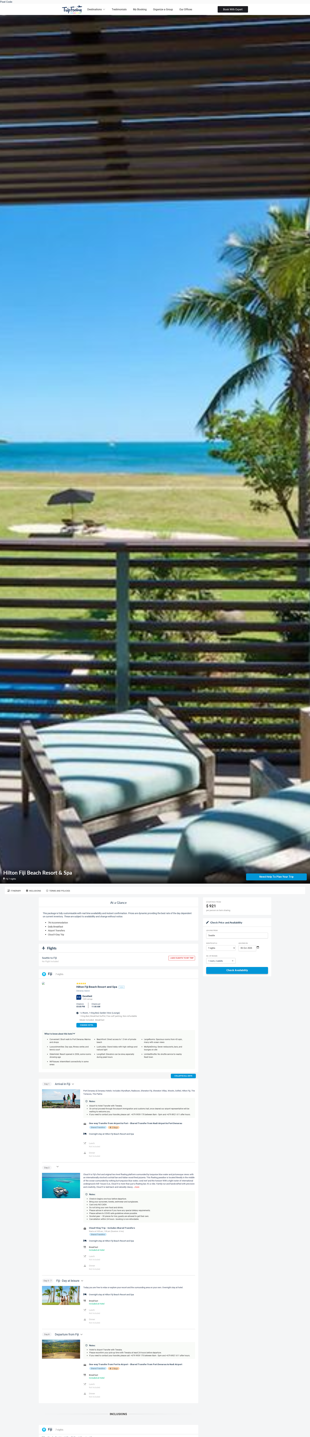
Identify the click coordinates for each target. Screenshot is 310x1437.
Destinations (94, 9)
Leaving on (243, 943)
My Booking (140, 9)
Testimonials (119, 9)
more (137, 1186)
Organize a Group (163, 9)
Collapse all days (183, 1076)
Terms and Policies (59, 890)
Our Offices (185, 9)
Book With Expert (233, 9)
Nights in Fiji (211, 943)
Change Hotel (86, 1025)
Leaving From (212, 930)
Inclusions (35, 890)
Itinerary (16, 890)
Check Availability (237, 970)
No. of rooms (211, 956)
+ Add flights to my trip (182, 958)
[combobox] (237, 935)
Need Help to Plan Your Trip (276, 876)
